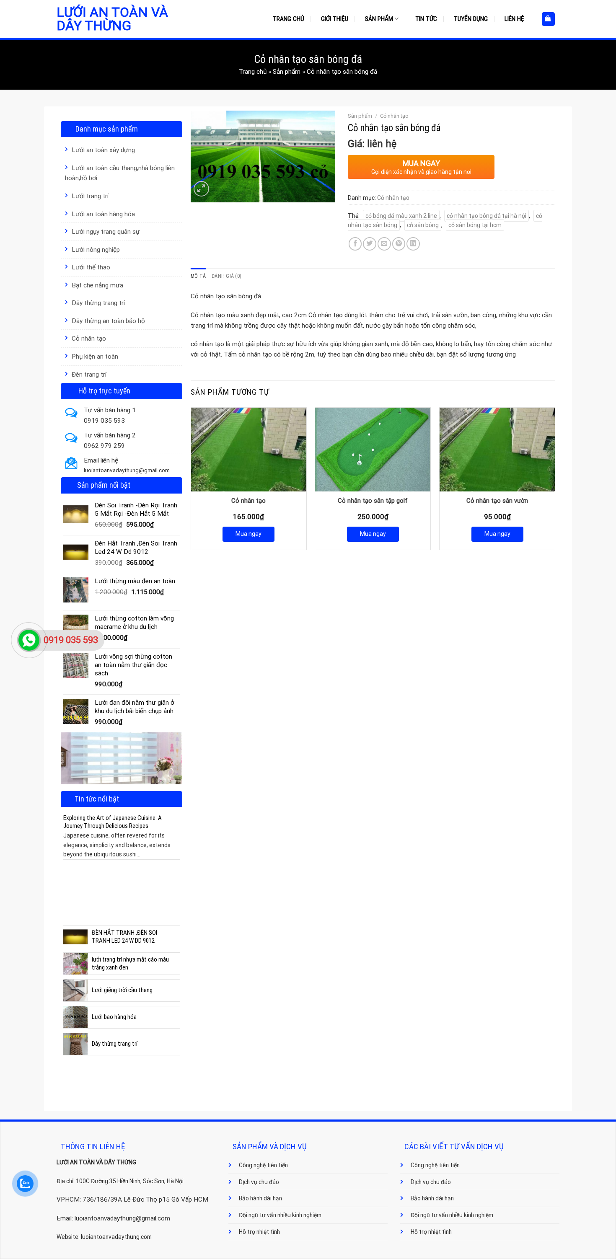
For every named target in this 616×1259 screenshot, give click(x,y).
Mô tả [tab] (198, 276)
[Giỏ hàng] (548, 19)
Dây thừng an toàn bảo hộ (108, 321)
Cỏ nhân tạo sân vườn (497, 500)
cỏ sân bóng (423, 225)
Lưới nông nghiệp (96, 249)
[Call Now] (28, 640)
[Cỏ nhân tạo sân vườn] (497, 449)
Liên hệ (514, 19)
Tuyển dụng (471, 19)
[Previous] (67, 858)
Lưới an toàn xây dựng (103, 150)
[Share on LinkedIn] (413, 244)
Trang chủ (288, 19)
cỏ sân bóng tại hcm (475, 225)
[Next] (175, 858)
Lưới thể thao (91, 267)
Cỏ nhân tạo (89, 338)
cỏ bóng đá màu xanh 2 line (401, 215)
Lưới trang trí (90, 196)
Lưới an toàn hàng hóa (103, 214)
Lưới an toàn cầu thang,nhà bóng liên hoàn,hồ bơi (120, 173)
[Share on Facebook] (355, 244)
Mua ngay (248, 533)
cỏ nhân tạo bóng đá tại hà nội (486, 215)
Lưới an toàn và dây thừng (112, 18)
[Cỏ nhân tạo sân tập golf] (372, 449)
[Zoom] (201, 188)
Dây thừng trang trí (98, 303)
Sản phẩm (379, 19)
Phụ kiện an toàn (95, 356)
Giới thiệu (334, 19)
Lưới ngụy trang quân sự (106, 231)
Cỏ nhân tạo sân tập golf (373, 500)
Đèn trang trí (89, 374)
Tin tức (426, 19)
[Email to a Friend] (384, 244)
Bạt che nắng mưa (97, 285)
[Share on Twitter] (369, 244)
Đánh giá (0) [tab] (226, 276)
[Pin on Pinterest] (399, 244)
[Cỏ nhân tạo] (248, 449)
